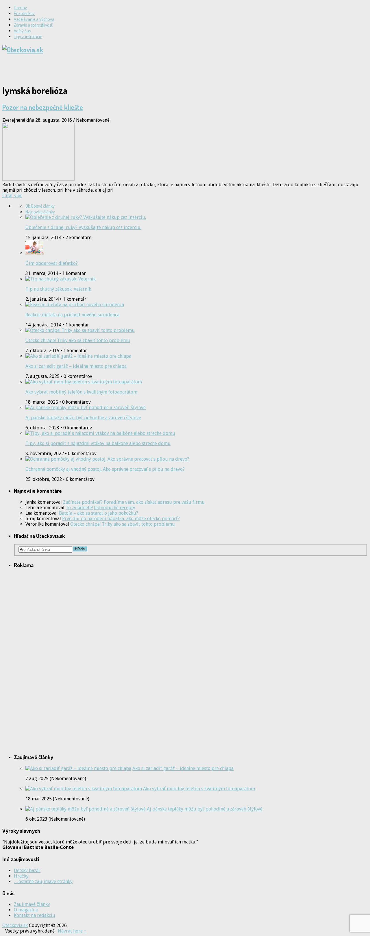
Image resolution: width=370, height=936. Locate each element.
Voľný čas (22, 31)
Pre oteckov (24, 13)
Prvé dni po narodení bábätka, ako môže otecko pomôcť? (121, 518)
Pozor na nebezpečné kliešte (42, 107)
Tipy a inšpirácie (28, 36)
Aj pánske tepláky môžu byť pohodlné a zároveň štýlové (83, 417)
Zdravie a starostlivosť (33, 25)
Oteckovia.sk (15, 925)
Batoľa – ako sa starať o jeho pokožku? (98, 513)
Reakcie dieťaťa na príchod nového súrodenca (72, 314)
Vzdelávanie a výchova (34, 19)
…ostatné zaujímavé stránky (43, 881)
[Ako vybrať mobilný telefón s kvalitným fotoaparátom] (83, 788)
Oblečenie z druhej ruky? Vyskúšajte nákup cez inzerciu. (83, 227)
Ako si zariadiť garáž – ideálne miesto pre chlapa (76, 366)
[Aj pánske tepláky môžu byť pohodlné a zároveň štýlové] (85, 809)
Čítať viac (12, 195)
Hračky (21, 876)
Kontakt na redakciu (34, 915)
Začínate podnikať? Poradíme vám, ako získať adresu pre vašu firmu (134, 502)
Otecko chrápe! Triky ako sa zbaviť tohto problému (77, 340)
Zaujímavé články (32, 904)
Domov (20, 7)
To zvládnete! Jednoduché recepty (100, 507)
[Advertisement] (70, 68)
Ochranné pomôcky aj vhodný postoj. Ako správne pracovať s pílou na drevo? (105, 469)
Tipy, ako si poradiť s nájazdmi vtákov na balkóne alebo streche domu (98, 443)
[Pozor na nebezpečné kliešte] (185, 152)
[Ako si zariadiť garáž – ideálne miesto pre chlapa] (78, 768)
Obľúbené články (40, 206)
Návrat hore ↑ (72, 931)
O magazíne (26, 910)
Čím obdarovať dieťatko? (51, 263)
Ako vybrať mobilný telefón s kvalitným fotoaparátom (81, 392)
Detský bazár (27, 870)
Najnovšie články (40, 212)
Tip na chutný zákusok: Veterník (58, 289)
